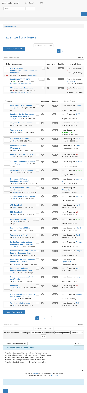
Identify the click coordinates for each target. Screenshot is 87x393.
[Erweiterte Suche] (32, 8)
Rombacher (71, 81)
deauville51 (16, 288)
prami (78, 138)
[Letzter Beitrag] (43, 68)
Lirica (14, 230)
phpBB (35, 373)
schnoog (79, 196)
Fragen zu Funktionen (19, 37)
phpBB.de (54, 375)
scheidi (78, 228)
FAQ (41, 3)
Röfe (14, 141)
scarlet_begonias (18, 164)
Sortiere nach (49, 332)
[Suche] (27, 8)
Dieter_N (79, 170)
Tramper (79, 242)
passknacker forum (10, 2)
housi (14, 81)
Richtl (14, 132)
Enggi (14, 299)
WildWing (79, 161)
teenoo (15, 198)
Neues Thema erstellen (14, 49)
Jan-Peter (16, 221)
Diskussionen (33, 75)
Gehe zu (78, 343)
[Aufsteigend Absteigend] (77, 332)
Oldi (14, 125)
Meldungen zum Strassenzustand (20, 84)
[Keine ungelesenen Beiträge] (7, 69)
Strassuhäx (16, 183)
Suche (80, 57)
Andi (77, 268)
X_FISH (15, 119)
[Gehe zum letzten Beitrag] (70, 70)
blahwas (79, 294)
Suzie (14, 273)
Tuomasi (79, 105)
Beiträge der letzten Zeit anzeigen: (17, 332)
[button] (70, 51)
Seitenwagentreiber (69, 132)
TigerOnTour (16, 108)
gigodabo (16, 255)
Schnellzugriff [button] (29, 3)
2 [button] (62, 51)
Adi (7, 75)
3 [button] (44, 318)
